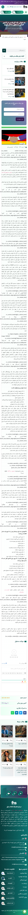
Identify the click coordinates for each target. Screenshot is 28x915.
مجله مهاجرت (23, 873)
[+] (21, 673)
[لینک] (17, 673)
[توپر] (3, 673)
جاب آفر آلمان (23, 890)
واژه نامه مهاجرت (22, 877)
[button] (4, 56)
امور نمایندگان (23, 880)
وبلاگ (25, 740)
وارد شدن (4, 663)
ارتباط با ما (24, 883)
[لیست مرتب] (10, 673)
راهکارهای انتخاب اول (17, 810)
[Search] (2, 6)
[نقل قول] (14, 673)
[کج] (5, 673)
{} (19, 673)
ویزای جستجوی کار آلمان (6, 172)
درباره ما (25, 887)
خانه (25, 37)
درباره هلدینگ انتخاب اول (14, 807)
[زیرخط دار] (7, 673)
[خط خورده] (8, 673)
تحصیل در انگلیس (22, 894)
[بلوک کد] (16, 673)
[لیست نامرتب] (12, 673)
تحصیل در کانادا (11, 471)
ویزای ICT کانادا (23, 897)
